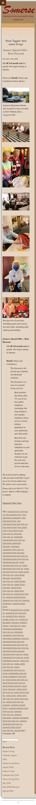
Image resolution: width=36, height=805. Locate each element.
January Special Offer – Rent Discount (16, 51)
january (5, 625)
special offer (19, 730)
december (6, 622)
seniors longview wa (14, 701)
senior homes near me (11, 685)
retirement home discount (13, 552)
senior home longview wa (16, 679)
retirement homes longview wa (15, 559)
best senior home (9, 527)
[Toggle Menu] (3, 3)
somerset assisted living (16, 597)
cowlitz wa (23, 619)
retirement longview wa (12, 654)
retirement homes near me (13, 651)
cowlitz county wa (10, 619)
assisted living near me (15, 616)
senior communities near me (14, 673)
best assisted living (14, 514)
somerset (6, 704)
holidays (23, 622)
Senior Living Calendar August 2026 (9, 755)
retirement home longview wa (15, 555)
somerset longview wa (11, 600)
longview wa (7, 536)
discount (18, 533)
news (24, 625)
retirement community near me (15, 638)
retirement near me (10, 562)
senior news (11, 695)
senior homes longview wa (13, 682)
